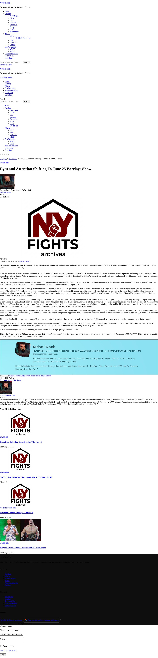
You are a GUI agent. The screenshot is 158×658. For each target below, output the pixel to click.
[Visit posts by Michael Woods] (7, 188)
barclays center (14, 376)
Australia (3, 508)
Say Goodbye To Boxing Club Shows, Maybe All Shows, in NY (26, 477)
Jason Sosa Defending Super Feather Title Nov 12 (21, 442)
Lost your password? (8, 650)
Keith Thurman (26, 376)
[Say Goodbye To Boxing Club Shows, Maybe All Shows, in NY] (20, 470)
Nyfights (3, 159)
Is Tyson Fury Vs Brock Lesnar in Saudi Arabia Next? (23, 548)
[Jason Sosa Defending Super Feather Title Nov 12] (20, 435)
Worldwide (13, 159)
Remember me (8, 646)
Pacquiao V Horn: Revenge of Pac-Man (16, 513)
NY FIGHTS (5, 3)
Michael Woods (6, 192)
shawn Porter (45, 376)
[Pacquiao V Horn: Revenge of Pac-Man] (20, 506)
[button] (6, 65)
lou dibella (36, 376)
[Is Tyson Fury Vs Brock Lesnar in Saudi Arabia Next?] (20, 541)
